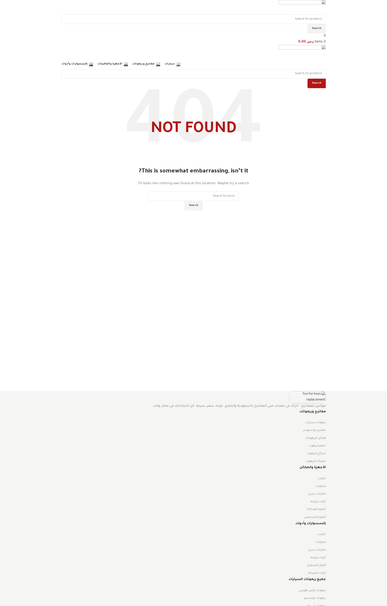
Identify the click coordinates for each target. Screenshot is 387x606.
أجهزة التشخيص (315, 517)
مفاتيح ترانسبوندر (314, 430)
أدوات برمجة (318, 501)
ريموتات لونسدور (315, 598)
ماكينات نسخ (317, 494)
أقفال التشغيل (316, 565)
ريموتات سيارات (315, 422)
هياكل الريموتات (315, 438)
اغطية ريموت (317, 446)
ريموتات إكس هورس (312, 590)
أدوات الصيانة (317, 573)
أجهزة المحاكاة (316, 509)
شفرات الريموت (316, 461)
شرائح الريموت (316, 453)
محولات (321, 486)
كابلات (321, 478)
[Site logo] (302, 7)
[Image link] (307, 397)
